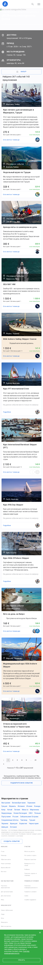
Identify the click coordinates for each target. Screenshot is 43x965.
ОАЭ (30, 813)
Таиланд (23, 820)
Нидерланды (6, 813)
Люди (3, 914)
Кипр (3, 810)
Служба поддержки (30, 900)
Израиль (12, 806)
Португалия (6, 817)
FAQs (2, 900)
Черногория (33, 823)
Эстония (13, 827)
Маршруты (4, 922)
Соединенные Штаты (9, 820)
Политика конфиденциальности (30, 886)
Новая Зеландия (20, 813)
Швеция (4, 827)
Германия (31, 803)
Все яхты (3, 871)
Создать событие (12, 841)
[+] (34, 472)
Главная (6, 12)
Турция (32, 820)
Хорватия (23, 823)
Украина (4, 823)
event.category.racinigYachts (24, 12)
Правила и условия (30, 892)
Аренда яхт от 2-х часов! (29, 864)
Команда (3, 855)
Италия (29, 806)
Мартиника (34, 810)
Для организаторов (7, 892)
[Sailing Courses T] (37, 139)
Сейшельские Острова (29, 817)
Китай (9, 810)
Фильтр (23, 71)
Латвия (17, 810)
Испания (21, 806)
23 (35, 760)
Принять (21, 960)
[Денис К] (37, 751)
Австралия (5, 803)
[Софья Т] (37, 306)
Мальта (25, 810)
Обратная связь (6, 859)
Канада (37, 806)
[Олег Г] (37, 472)
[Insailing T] (37, 631)
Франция (13, 823)
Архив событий (5, 867)
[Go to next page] (4, 764)
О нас (2, 851)
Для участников (6, 896)
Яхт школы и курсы (30, 855)
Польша (37, 813)
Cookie (26, 896)
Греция (4, 806)
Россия (15, 817)
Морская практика (30, 859)
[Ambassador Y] (37, 194)
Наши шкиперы (6, 863)
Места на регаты (29, 851)
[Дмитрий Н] (37, 251)
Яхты (2, 918)
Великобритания (19, 803)
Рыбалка (27, 869)
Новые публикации (7, 910)
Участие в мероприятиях (5, 886)
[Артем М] (34, 631)
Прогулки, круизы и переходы (30, 874)
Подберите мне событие (21, 783)
